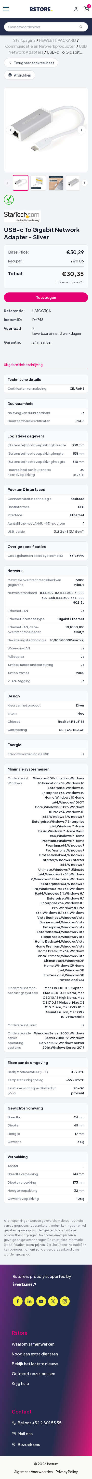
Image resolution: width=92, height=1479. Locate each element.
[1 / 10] (20, 183)
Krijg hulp (20, 1383)
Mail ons (25, 1433)
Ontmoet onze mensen (33, 1373)
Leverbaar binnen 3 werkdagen (56, 333)
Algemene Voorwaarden (33, 1471)
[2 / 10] (38, 183)
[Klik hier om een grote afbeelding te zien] (46, 130)
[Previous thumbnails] (7, 182)
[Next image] (81, 130)
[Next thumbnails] (84, 182)
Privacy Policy (67, 1471)
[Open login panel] (75, 9)
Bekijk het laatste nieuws (35, 1363)
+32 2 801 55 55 (47, 1422)
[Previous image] (10, 130)
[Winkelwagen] (86, 8)
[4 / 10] (73, 183)
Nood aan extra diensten (35, 1353)
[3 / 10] (56, 183)
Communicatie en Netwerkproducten (40, 46)
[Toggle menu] (6, 9)
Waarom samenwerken (33, 1344)
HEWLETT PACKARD (57, 40)
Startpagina (24, 40)
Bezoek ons (29, 1444)
